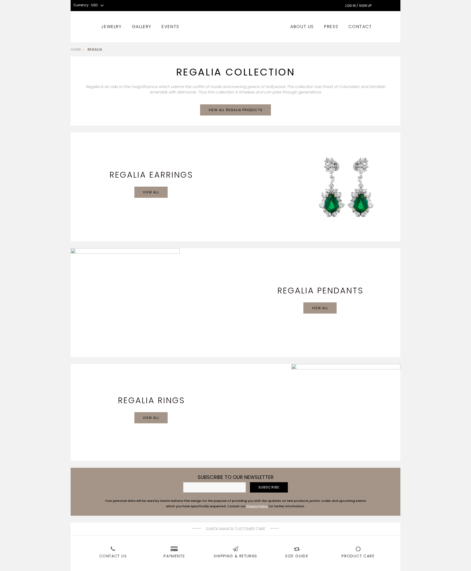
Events (170, 26)
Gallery (142, 26)
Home (76, 49)
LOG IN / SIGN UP (358, 5)
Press (331, 26)
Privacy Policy (257, 506)
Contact (360, 26)
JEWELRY (111, 26)
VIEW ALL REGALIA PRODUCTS (235, 110)
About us (302, 26)
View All (151, 192)
